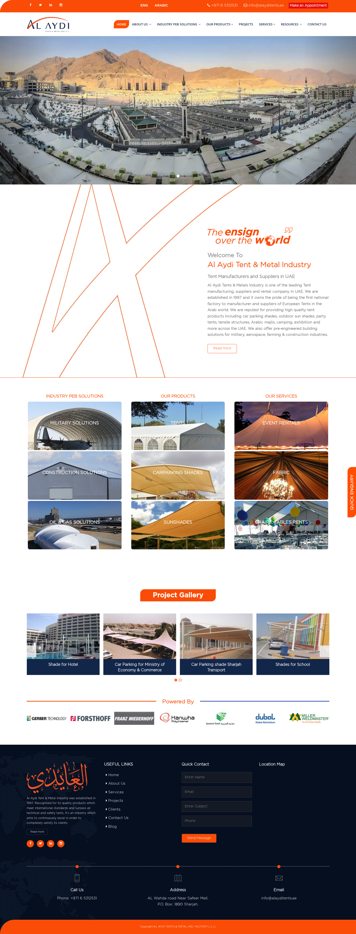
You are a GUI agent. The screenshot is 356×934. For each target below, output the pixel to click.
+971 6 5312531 (224, 5)
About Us (116, 783)
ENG (144, 5)
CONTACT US (317, 24)
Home (113, 775)
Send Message (199, 838)
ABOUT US (140, 24)
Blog (112, 826)
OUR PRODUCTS (218, 24)
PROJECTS (246, 24)
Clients (113, 809)
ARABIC (161, 5)
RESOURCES (290, 24)
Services (115, 792)
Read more (222, 348)
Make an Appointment (308, 5)
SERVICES (265, 24)
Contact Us (117, 818)
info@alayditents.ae (266, 5)
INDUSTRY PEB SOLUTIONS (177, 24)
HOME (121, 24)
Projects (115, 801)
